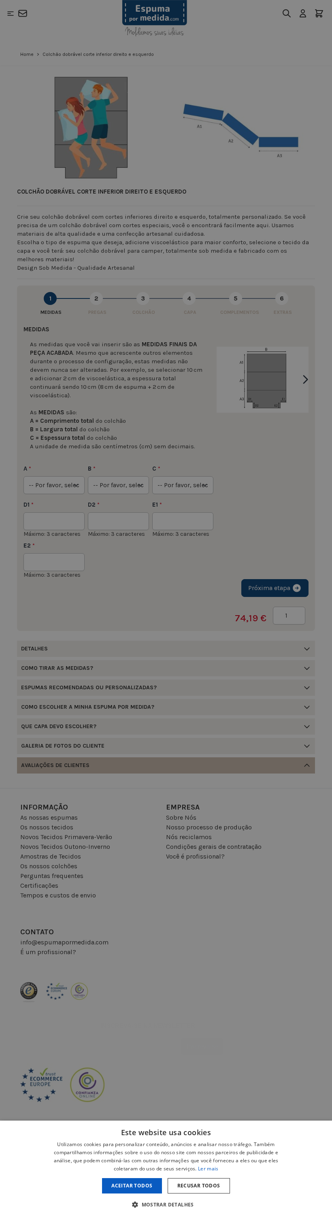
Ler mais (208, 1168)
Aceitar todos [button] (131, 1185)
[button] (166, 1204)
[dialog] (166, 1170)
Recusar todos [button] (198, 1185)
